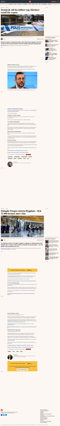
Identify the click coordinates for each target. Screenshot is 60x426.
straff (24, 158)
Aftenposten (9, 320)
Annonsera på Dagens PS (44, 418)
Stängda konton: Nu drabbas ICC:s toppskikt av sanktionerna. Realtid (22, 345)
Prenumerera (54, 1)
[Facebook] (1, 415)
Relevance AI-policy (43, 417)
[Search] (57, 1)
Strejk (21, 351)
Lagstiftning (10, 158)
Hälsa (39, 4)
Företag (33, 4)
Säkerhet (7, 7)
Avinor (8, 336)
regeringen (20, 158)
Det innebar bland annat (11, 323)
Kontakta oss (42, 411)
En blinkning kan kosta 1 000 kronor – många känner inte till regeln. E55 (22, 347)
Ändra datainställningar (43, 422)
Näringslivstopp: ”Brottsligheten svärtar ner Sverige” (19, 150)
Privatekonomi (25, 4)
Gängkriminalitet (24, 156)
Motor (36, 4)
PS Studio (49, 4)
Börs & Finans (20, 4)
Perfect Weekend (44, 4)
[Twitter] (4, 415)
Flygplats (9, 351)
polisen (15, 158)
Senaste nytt (11, 4)
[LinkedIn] (6, 415)
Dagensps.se (2, 7)
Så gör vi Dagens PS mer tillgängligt (45, 421)
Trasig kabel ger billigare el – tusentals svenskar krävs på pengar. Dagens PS (23, 280)
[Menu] (58, 1)
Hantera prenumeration (43, 409)
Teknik (29, 4)
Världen (15, 4)
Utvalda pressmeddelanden (44, 410)
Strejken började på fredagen (5, 248)
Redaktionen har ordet (43, 419)
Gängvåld (30, 156)
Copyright (41, 412)
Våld (28, 158)
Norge (17, 351)
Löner (14, 351)
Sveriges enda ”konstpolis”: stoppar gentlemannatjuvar (20, 152)
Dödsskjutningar (17, 156)
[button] (22, 80)
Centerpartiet (10, 156)
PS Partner (42, 420)
